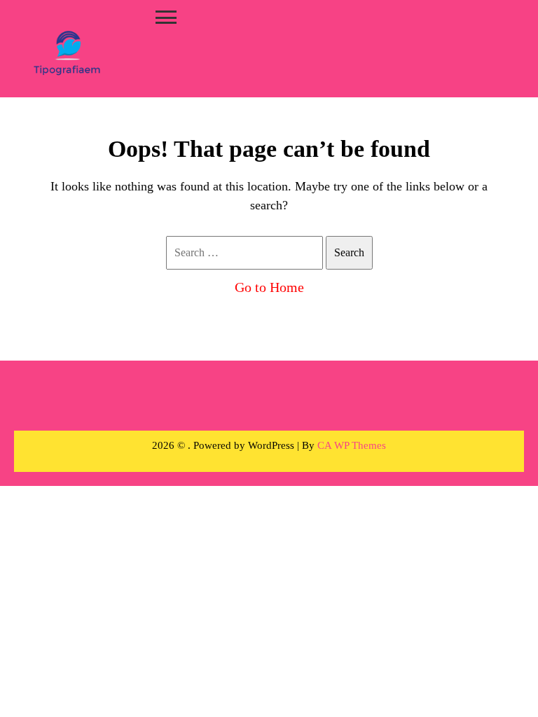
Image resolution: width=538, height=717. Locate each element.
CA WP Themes (351, 445)
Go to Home (269, 287)
